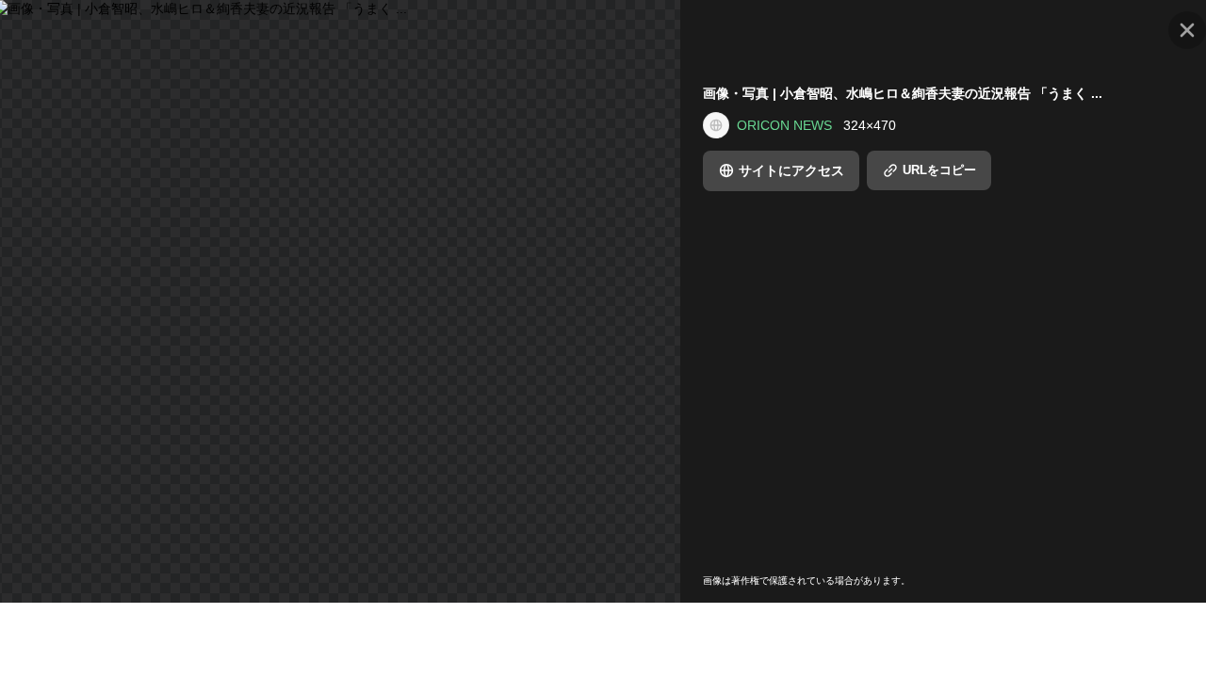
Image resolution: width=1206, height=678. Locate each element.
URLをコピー (939, 170)
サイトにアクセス (791, 170)
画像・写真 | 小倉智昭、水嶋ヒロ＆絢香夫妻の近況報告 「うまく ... (902, 93)
